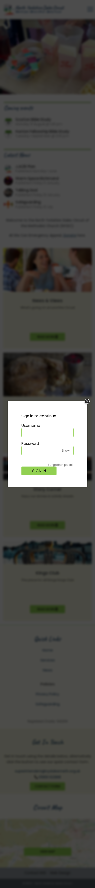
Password (30, 443)
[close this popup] (87, 401)
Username (30, 425)
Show (65, 451)
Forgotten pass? (61, 465)
